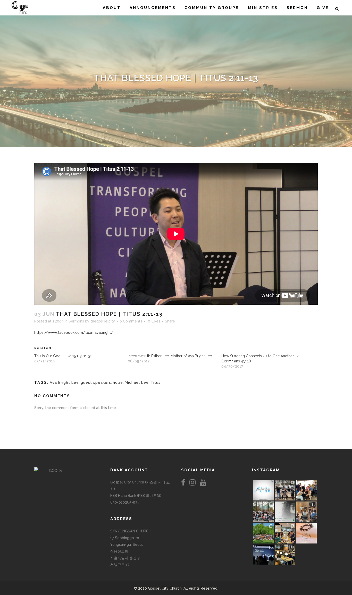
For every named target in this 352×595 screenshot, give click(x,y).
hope (118, 382)
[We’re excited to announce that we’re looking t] (263, 490)
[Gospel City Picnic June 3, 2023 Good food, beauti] (263, 533)
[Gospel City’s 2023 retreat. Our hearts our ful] (263, 512)
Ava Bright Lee (64, 382)
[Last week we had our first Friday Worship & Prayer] (263, 555)
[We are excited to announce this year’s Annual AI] (306, 533)
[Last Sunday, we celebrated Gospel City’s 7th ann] (285, 555)
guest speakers (96, 382)
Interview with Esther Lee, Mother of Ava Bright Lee (170, 356)
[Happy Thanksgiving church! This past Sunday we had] (285, 490)
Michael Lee (137, 382)
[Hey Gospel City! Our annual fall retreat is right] (285, 512)
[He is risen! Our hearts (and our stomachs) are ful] (285, 533)
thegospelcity (102, 321)
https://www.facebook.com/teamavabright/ (73, 332)
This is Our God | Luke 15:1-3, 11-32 (63, 356)
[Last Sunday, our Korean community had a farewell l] (306, 512)
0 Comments (131, 321)
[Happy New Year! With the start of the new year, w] (306, 555)
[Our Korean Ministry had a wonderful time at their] (306, 490)
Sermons (76, 321)
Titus (155, 382)
